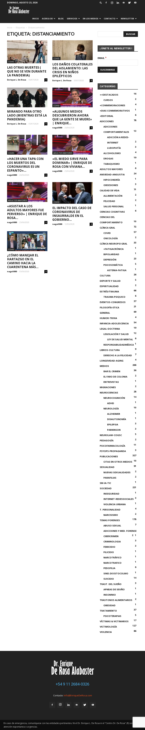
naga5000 (57, 127)
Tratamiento (108, 610)
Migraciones (108, 387)
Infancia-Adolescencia (114, 323)
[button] (100, 2)
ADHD (110, 403)
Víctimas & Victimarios (114, 621)
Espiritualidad (109, 286)
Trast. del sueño (110, 584)
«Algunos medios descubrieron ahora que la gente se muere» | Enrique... (72, 117)
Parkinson (114, 429)
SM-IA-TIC (105, 483)
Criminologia (112, 541)
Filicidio (108, 552)
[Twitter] (129, 2)
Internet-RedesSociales (118, 499)
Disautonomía (116, 419)
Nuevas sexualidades (116, 472)
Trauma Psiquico (114, 296)
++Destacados (109, 94)
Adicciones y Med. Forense (120, 530)
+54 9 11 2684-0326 (72, 684)
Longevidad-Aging (111, 360)
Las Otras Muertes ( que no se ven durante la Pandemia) (26, 71)
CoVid (11, 61)
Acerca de (47, 18)
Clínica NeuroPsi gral (113, 243)
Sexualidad (107, 467)
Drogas (108, 158)
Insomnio (109, 594)
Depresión (109, 259)
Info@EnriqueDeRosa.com (78, 695)
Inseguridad (111, 493)
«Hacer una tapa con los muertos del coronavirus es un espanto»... (25, 165)
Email (102, 58)
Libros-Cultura (110, 350)
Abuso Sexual (112, 525)
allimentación (112, 195)
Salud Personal (113, 206)
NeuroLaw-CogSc (111, 435)
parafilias (109, 477)
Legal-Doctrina (110, 328)
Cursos (108, 100)
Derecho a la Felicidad (117, 355)
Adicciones (107, 121)
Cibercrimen (110, 536)
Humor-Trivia (108, 318)
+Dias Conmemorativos (115, 110)
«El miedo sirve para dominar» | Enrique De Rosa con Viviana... (72, 163)
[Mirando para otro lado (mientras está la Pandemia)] (27, 97)
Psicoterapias (112, 616)
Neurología (111, 408)
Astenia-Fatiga (116, 270)
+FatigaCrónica (113, 249)
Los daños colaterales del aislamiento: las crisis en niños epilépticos (72, 70)
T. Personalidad (110, 509)
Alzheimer (113, 413)
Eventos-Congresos (113, 302)
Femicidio (109, 546)
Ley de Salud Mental (120, 339)
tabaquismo (111, 163)
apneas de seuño (114, 589)
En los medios (90, 18)
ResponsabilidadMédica (118, 344)
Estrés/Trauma (109, 291)
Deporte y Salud (110, 280)
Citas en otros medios (117, 461)
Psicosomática (113, 265)
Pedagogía (107, 440)
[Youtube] (135, 2)
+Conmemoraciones (112, 105)
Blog (61, 18)
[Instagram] (112, 2)
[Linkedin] (117, 2)
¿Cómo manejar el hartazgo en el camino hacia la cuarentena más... (23, 261)
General (105, 312)
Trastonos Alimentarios (116, 600)
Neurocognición (114, 397)
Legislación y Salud (116, 334)
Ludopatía (114, 147)
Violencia (106, 632)
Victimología (108, 626)
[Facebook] (106, 2)
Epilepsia (112, 424)
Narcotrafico (112, 562)
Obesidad (109, 605)
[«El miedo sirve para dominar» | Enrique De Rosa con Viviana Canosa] (72, 145)
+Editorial (106, 116)
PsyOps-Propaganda (113, 451)
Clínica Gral (107, 227)
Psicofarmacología (112, 445)
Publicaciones (109, 456)
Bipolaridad (111, 254)
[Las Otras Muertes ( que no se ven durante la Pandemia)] (27, 51)
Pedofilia (109, 568)
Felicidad (109, 201)
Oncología (110, 238)
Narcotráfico (112, 557)
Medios (104, 366)
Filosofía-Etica (109, 307)
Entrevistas (111, 382)
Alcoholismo (112, 153)
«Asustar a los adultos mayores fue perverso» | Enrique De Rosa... (27, 212)
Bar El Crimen (111, 371)
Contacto (109, 18)
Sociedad (106, 488)
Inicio (35, 18)
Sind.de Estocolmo (115, 573)
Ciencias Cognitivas (112, 211)
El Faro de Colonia (115, 376)
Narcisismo (110, 515)
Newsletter (127, 18)
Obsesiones (110, 185)
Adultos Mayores (62, 153)
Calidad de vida (109, 190)
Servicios (72, 18)
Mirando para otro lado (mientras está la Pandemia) (27, 115)
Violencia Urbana (114, 504)
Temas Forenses (110, 520)
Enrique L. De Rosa (16, 79)
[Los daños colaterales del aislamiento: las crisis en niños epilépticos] (72, 50)
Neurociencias (109, 392)
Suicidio (108, 578)
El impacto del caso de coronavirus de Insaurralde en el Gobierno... (71, 214)
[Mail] (123, 2)
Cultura (105, 275)
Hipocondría (111, 179)
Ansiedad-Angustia (112, 174)
